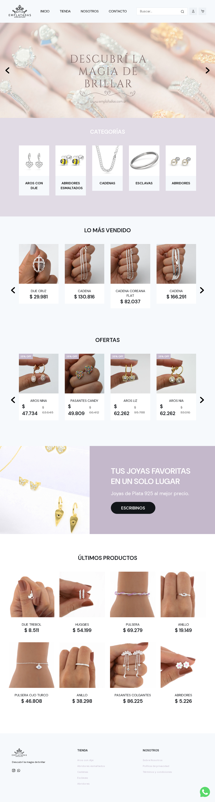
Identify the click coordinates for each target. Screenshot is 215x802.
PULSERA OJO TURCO (31, 695)
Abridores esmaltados (91, 766)
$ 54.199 (82, 630)
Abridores (83, 783)
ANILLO (183, 624)
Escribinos (133, 508)
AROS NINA (38, 400)
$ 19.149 (183, 630)
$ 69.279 (133, 630)
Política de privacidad (156, 766)
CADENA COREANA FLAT (130, 293)
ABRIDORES (183, 695)
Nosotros (90, 11)
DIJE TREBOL (31, 624)
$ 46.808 (31, 701)
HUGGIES (82, 624)
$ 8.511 (31, 630)
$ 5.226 (183, 701)
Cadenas (82, 772)
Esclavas (82, 778)
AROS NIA (176, 400)
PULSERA (133, 624)
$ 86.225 (133, 701)
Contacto (118, 11)
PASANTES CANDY (84, 400)
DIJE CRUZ (38, 291)
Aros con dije (85, 760)
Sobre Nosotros (153, 760)
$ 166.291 (176, 297)
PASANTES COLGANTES (133, 695)
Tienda (65, 11)
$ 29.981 (39, 297)
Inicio (45, 11)
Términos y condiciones (157, 772)
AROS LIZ (130, 400)
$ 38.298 (82, 701)
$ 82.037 (130, 301)
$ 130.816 (84, 297)
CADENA (84, 291)
